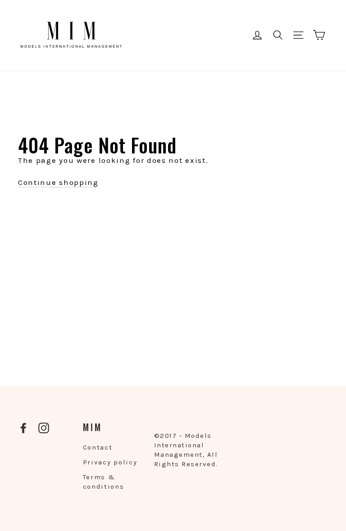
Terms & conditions (103, 481)
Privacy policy (110, 462)
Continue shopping (58, 182)
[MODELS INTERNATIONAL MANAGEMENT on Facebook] (23, 427)
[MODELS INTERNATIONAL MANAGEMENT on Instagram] (43, 427)
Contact (98, 447)
